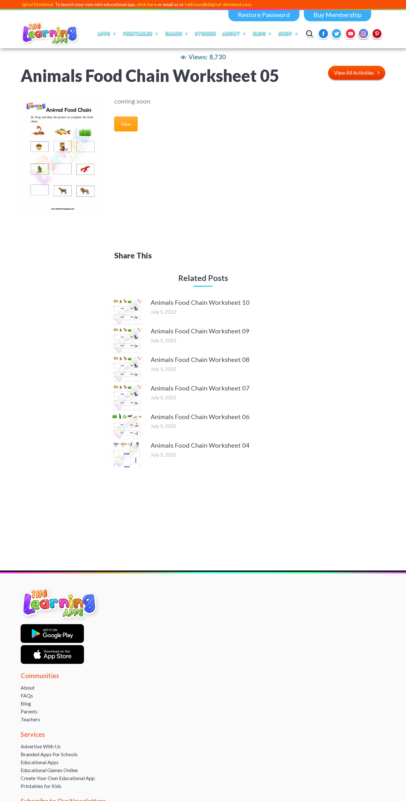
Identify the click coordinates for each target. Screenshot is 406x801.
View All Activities (354, 73)
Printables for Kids (41, 786)
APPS (104, 33)
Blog (26, 703)
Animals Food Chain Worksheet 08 (200, 359)
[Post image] (126, 312)
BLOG (259, 33)
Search (309, 33)
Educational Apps (40, 762)
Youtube (350, 33)
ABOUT (231, 33)
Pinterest (377, 33)
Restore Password (264, 14)
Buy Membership (337, 14)
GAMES (173, 33)
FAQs (27, 695)
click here (130, 4)
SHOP (285, 33)
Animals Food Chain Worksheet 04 (200, 445)
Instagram (363, 33)
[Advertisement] (203, 194)
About (28, 687)
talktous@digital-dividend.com (201, 4)
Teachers (30, 719)
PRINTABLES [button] (138, 33)
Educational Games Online (49, 770)
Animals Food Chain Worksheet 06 (200, 416)
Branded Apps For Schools (49, 754)
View (126, 124)
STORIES (205, 33)
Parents (29, 711)
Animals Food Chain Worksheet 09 (200, 331)
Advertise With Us (41, 746)
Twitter (337, 33)
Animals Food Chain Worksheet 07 (200, 388)
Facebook (324, 33)
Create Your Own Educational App (58, 778)
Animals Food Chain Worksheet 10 (200, 302)
